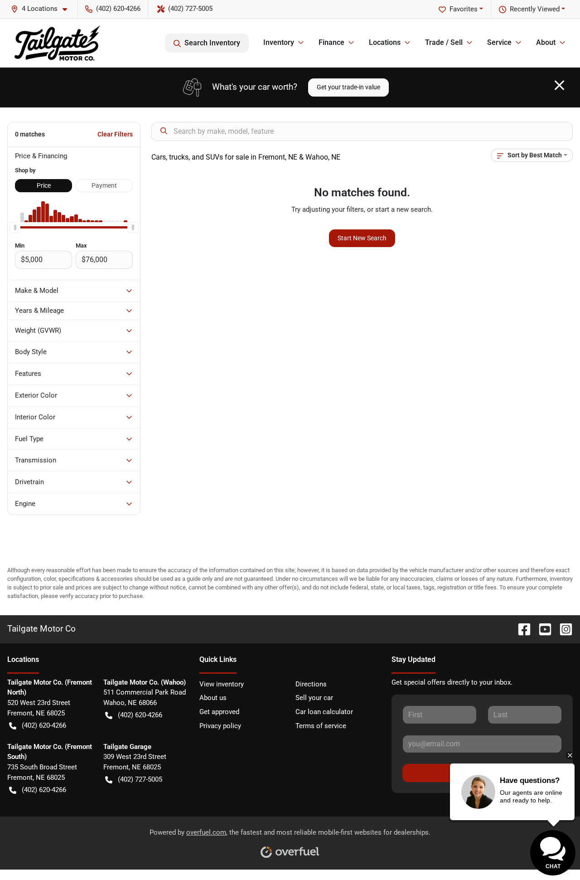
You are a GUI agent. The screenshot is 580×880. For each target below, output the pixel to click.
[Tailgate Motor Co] (57, 43)
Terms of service (320, 726)
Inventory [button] (278, 42)
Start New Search (362, 238)
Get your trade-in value (348, 87)
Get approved (219, 712)
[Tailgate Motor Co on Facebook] (520, 628)
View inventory (221, 684)
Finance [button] (331, 42)
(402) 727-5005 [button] (190, 9)
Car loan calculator (324, 712)
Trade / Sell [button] (444, 42)
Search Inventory (212, 43)
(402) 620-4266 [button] (118, 9)
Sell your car (314, 698)
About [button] (546, 42)
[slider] (15, 227)
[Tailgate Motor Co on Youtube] (541, 628)
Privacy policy (220, 726)
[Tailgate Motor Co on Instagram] (562, 628)
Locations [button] (385, 42)
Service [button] (499, 42)
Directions (311, 684)
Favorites (464, 9)
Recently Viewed (535, 9)
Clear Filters (115, 134)
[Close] (559, 85)
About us (213, 698)
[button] (42, 9)
